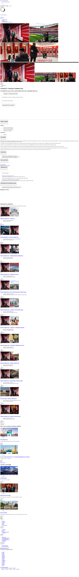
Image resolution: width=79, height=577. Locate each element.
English (3, 552)
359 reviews (4, 85)
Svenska (3, 564)
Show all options (2, 462)
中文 (3, 565)
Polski (3, 563)
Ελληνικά (3, 556)
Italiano (3, 559)
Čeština (3, 553)
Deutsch (3, 555)
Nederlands (3, 560)
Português (3, 562)
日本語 (3, 561)
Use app (1, 18)
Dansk (3, 554)
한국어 (3, 558)
